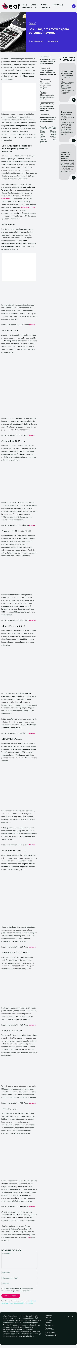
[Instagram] (68, 1316)
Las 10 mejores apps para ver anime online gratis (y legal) (47, 108)
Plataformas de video (47, 103)
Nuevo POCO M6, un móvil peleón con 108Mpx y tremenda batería (67, 156)
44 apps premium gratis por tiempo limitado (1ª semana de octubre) (48, 119)
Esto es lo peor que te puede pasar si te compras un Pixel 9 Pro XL (67, 116)
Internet (43, 92)
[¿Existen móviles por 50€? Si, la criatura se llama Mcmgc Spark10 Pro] (67, 66)
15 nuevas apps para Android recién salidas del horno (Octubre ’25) (48, 72)
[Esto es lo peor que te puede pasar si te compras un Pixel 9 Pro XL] (67, 107)
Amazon (32, 325)
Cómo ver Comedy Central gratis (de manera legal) (53, 135)
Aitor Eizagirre (38, 41)
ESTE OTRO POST (28, 207)
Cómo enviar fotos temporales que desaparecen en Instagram (46, 85)
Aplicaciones (45, 68)
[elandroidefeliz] (10, 6)
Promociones (45, 57)
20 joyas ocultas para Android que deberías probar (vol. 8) (43, 137)
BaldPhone (5, 199)
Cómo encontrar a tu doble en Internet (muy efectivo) (47, 97)
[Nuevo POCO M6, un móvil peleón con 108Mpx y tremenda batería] (67, 147)
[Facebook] (65, 1316)
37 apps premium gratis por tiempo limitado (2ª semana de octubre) (48, 61)
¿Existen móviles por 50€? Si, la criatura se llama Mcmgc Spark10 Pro (67, 75)
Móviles (32, 23)
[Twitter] (72, 1316)
